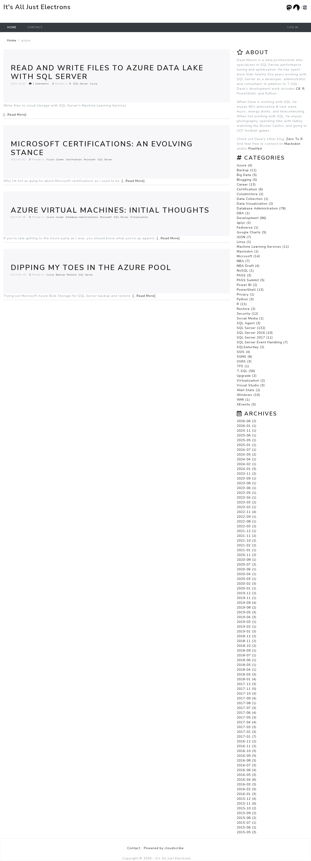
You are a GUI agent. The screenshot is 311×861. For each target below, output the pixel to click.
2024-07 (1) (246, 450)
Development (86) (251, 218)
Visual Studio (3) (251, 385)
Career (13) (246, 184)
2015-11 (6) (246, 803)
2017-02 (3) (246, 732)
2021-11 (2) (246, 536)
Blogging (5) (247, 180)
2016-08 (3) (246, 760)
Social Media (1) (250, 318)
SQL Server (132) (251, 328)
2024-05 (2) (246, 454)
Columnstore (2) (250, 194)
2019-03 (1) (246, 622)
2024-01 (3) (246, 469)
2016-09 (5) (246, 756)
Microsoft (90, 159)
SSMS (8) (244, 356)
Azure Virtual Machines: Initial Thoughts (110, 210)
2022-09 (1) (246, 517)
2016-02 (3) (246, 789)
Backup (60, 274)
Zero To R (294, 139)
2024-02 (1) (246, 464)
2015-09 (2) (246, 813)
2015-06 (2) (246, 827)
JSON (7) (244, 237)
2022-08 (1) (246, 521)
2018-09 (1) (246, 650)
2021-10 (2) (246, 540)
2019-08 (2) (246, 607)
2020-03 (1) (246, 579)
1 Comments (40, 83)
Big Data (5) (247, 175)
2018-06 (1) (246, 660)
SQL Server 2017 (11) (255, 337)
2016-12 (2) (246, 741)
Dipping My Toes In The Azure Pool (91, 268)
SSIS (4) (243, 352)
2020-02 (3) (246, 583)
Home (11, 27)
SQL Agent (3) (248, 323)
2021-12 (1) (246, 531)
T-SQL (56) (246, 371)
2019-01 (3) (246, 631)
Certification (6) (250, 189)
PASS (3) (244, 275)
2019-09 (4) (246, 603)
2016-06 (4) (246, 770)
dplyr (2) (244, 223)
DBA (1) (243, 213)
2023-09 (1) (246, 478)
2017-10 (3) (246, 693)
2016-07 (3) (246, 765)
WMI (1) (243, 399)
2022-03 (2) (246, 526)
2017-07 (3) (246, 708)
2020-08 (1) (246, 560)
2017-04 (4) (246, 722)
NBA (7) (243, 261)
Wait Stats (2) (248, 390)
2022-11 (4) (246, 512)
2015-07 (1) (246, 822)
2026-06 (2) (246, 421)
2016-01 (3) (246, 794)
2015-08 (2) (246, 818)
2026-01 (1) (246, 426)
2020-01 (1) (246, 588)
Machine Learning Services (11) (263, 247)
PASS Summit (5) (251, 280)
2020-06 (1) (246, 569)
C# (298, 89)
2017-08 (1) (246, 703)
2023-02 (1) (246, 507)
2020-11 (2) (246, 555)
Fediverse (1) (247, 227)
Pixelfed (255, 148)
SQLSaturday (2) (250, 347)
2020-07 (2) (246, 564)
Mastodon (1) (248, 251)
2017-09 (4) (246, 698)
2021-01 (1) (246, 550)
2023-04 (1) (246, 497)
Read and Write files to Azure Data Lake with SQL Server (107, 72)
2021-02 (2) (246, 545)
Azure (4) (244, 165)
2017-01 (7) (246, 736)
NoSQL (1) (245, 270)
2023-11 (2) (246, 473)
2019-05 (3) (246, 612)
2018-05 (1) (246, 665)
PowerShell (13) (250, 290)
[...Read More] (15, 114)
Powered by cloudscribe (164, 848)
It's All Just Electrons (37, 7)
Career (60, 159)
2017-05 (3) (246, 717)
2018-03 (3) (246, 674)
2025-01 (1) (246, 445)
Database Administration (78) (261, 208)
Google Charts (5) (251, 232)
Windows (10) (248, 395)
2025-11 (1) (246, 430)
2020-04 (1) (246, 574)
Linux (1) (244, 242)
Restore (71, 274)
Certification (74, 159)
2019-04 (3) (246, 617)
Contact (35, 27)
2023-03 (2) (246, 502)
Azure (93, 83)
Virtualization (139, 217)
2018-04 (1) (246, 669)
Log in (293, 27)
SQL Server (80, 83)
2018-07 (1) (246, 655)
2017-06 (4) (246, 713)
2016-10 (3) (246, 751)
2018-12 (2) (246, 636)
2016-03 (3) (246, 784)
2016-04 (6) (246, 779)
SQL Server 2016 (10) (255, 333)
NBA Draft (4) (248, 266)
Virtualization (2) (251, 380)
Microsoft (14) (248, 256)
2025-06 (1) (246, 435)
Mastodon (292, 144)
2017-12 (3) (246, 684)
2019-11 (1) (246, 598)
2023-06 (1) (246, 488)
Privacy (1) (245, 294)
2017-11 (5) (246, 689)
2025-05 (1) (246, 440)
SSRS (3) (244, 361)
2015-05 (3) (246, 832)
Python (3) (245, 299)
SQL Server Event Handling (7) (262, 342)
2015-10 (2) (246, 808)
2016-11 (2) (246, 746)
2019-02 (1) (246, 626)
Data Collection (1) (252, 199)
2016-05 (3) (246, 775)
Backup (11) (247, 170)
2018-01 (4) (246, 679)
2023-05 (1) (246, 493)
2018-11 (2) (246, 641)
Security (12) (247, 313)
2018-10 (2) (246, 646)
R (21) (242, 304)
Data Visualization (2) (255, 203)
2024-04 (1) (246, 459)
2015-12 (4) (246, 799)
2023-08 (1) (246, 483)
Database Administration (82, 217)
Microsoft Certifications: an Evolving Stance (102, 148)
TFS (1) (243, 366)
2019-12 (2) (246, 593)
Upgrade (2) (247, 376)
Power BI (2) (247, 285)
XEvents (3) (246, 404)
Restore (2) (246, 309)
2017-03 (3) (246, 727)
